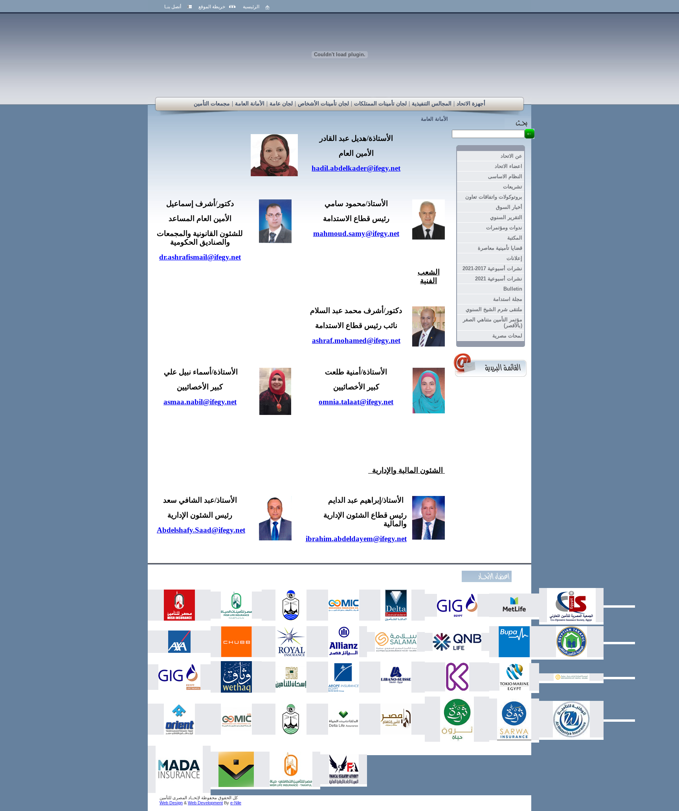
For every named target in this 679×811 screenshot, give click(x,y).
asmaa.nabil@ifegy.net (200, 402)
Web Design (171, 802)
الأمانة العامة (434, 119)
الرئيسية (251, 6)
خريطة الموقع (211, 6)
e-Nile (235, 802)
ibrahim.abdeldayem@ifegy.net (356, 539)
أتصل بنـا (172, 6)
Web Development (205, 802)
